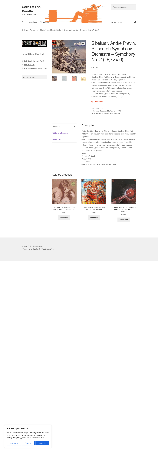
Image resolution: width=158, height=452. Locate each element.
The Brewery (94, 7)
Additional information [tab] (60, 133)
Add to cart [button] (64, 217)
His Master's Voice (102, 113)
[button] (83, 43)
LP (37, 30)
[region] (28, 436)
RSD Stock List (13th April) (34, 61)
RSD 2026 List (29, 65)
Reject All (28, 443)
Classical (103, 111)
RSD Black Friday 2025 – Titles (35, 68)
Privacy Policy (27, 249)
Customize (14, 443)
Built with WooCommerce (43, 249)
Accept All (42, 443)
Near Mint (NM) (115, 111)
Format (32, 30)
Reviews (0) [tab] (56, 139)
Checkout (33, 22)
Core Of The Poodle (31, 8)
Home (26, 30)
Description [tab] (56, 126)
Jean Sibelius (115, 113)
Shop (103, 7)
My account (44, 22)
